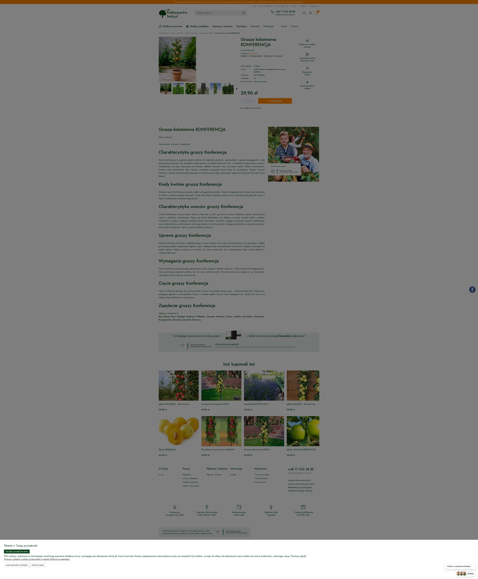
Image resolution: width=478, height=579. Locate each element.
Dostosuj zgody (38, 565)
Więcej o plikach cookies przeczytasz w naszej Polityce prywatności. (37, 559)
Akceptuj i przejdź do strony (17, 551)
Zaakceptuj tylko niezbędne (17, 565)
